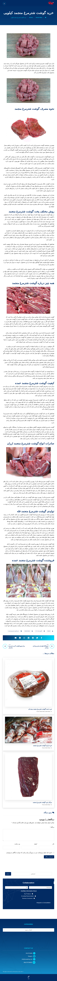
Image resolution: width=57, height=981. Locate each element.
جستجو (8, 873)
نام (53, 844)
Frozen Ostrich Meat (41, 711)
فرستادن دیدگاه (49, 856)
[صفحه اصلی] (45, 17)
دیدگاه (52, 827)
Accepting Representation (27, 896)
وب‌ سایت (17, 844)
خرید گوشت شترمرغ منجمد (13, 631)
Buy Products (27, 893)
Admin (49, 631)
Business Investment (27, 898)
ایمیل (35, 844)
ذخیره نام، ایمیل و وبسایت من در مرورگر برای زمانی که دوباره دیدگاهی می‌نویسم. (29, 852)
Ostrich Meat (27, 631)
